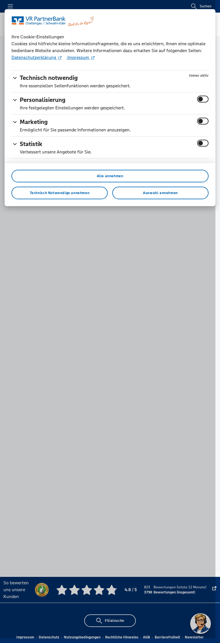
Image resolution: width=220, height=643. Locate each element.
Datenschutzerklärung (34, 57)
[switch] (203, 99)
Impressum (78, 57)
